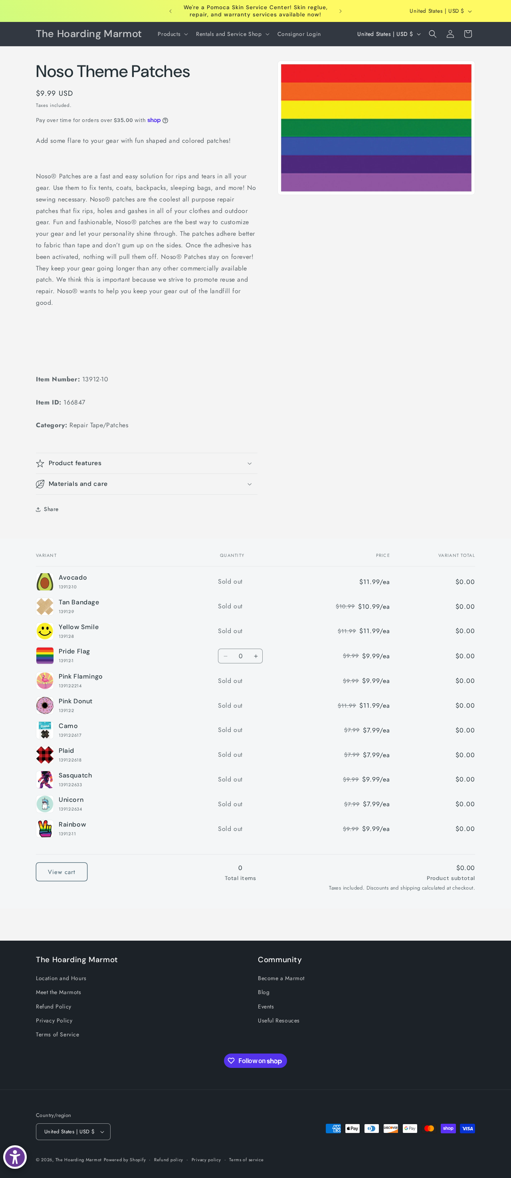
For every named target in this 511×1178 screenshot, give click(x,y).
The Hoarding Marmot (78, 1159)
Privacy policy (206, 1159)
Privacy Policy (54, 1020)
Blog (263, 992)
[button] (172, 34)
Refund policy (168, 1159)
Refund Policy (53, 1006)
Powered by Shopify (125, 1159)
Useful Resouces (279, 1020)
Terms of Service (57, 1034)
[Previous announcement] (170, 11)
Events (266, 1006)
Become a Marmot (281, 978)
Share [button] (51, 509)
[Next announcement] (340, 11)
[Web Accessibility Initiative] (15, 1157)
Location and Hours (61, 978)
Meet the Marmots (58, 992)
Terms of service (246, 1159)
